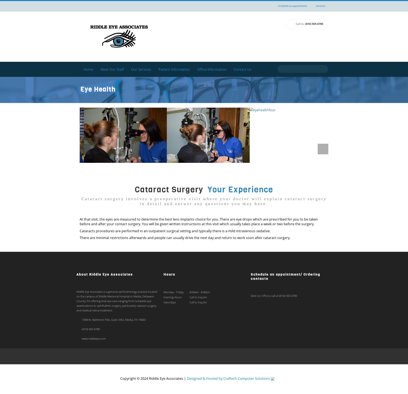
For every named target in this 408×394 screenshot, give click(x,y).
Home (88, 69)
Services (320, 6)
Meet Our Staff (112, 69)
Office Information (212, 69)
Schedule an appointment (292, 6)
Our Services (141, 69)
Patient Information (174, 69)
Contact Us (242, 69)
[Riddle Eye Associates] (119, 36)
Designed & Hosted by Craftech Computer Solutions (229, 378)
